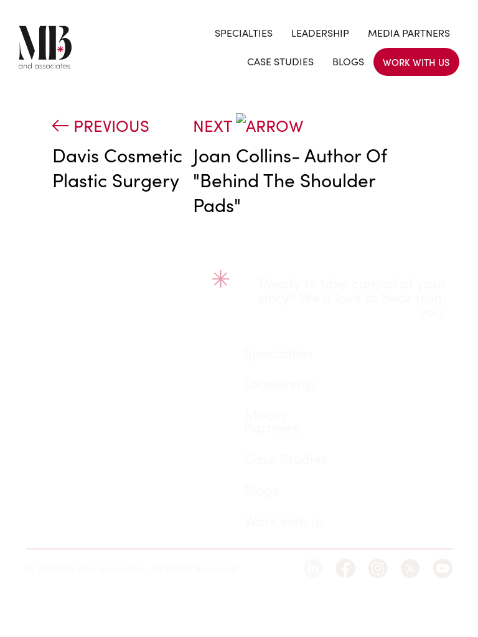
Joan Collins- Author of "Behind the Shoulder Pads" (290, 179)
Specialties (244, 32)
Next (214, 125)
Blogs (348, 61)
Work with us (416, 61)
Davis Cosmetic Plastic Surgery (117, 167)
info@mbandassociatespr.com (124, 473)
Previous (109, 125)
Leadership (320, 32)
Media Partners (409, 32)
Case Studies (280, 61)
